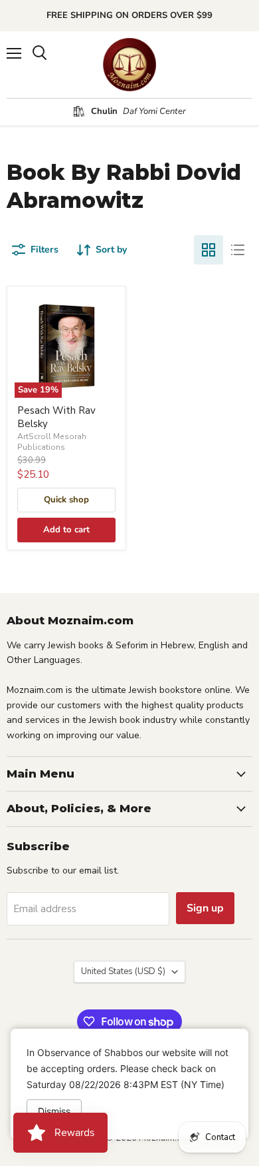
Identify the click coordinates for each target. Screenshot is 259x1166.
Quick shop (66, 500)
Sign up (205, 908)
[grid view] (208, 250)
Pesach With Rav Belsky (56, 417)
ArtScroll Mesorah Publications (51, 441)
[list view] (237, 250)
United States (123, 971)
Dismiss (54, 1111)
